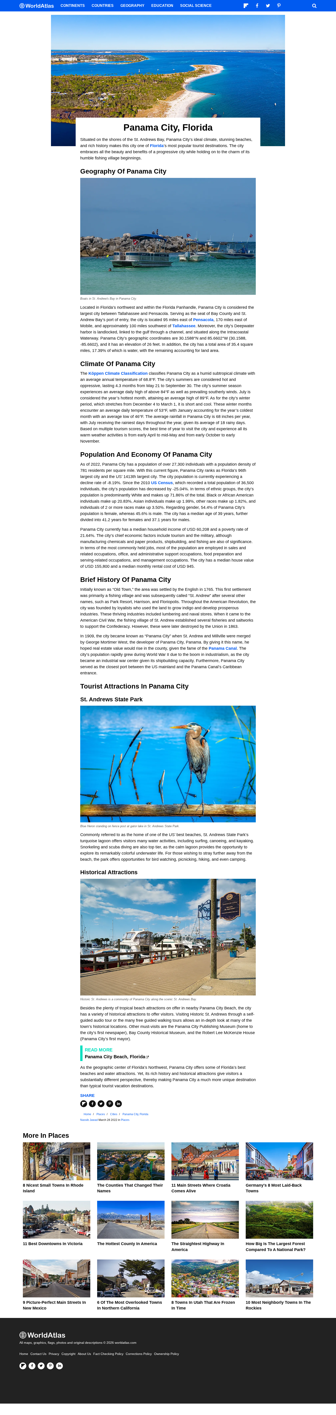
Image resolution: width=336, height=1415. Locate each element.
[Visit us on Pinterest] (50, 1365)
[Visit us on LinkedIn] (59, 1365)
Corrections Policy (139, 1354)
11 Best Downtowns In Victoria (53, 1243)
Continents (73, 6)
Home (23, 1354)
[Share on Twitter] (101, 1103)
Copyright (68, 1354)
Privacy (54, 1354)
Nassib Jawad (89, 1120)
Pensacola (203, 319)
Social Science (196, 6)
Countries (103, 6)
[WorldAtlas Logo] (38, 5)
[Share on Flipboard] (83, 1103)
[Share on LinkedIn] (118, 1103)
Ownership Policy (166, 1354)
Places (125, 1120)
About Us (84, 1354)
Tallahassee (183, 326)
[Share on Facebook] (92, 1103)
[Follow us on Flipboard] (22, 1365)
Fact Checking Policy (108, 1354)
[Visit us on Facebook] (32, 1365)
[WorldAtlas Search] (314, 5)
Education (162, 6)
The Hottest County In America (127, 1243)
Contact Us (38, 1354)
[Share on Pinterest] (109, 1103)
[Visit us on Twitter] (41, 1365)
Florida (157, 145)
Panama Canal (223, 648)
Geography (132, 6)
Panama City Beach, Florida (115, 1056)
